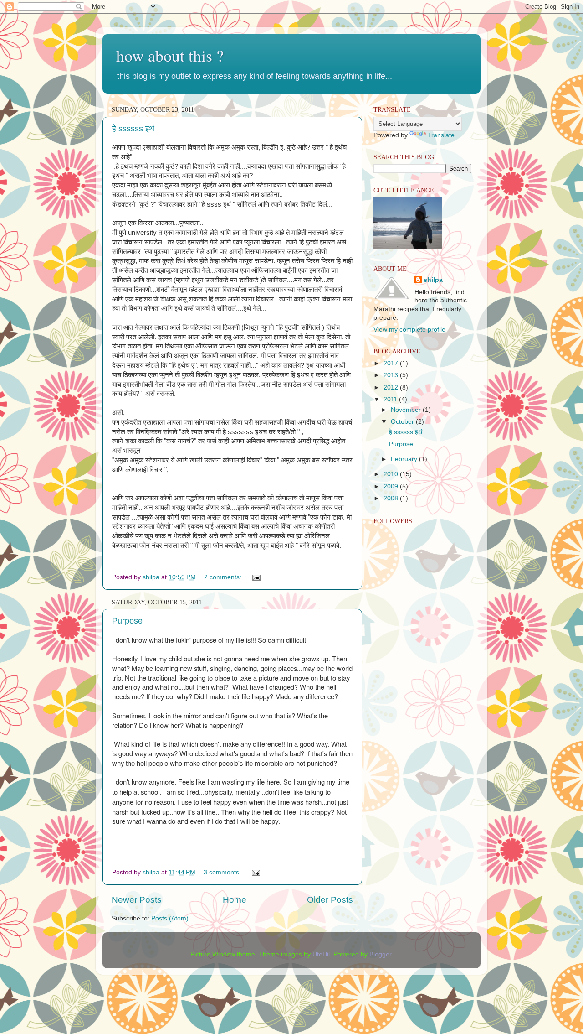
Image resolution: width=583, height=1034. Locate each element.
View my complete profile (409, 329)
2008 (392, 498)
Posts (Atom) (170, 918)
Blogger (380, 954)
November (407, 409)
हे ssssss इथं (133, 128)
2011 (391, 399)
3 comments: (223, 872)
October (403, 421)
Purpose (127, 620)
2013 (392, 375)
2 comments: (223, 577)
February (405, 459)
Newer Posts (137, 899)
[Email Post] (255, 577)
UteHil (321, 954)
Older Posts (330, 899)
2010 (392, 474)
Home (234, 899)
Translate (441, 135)
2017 (392, 363)
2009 (392, 486)
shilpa (433, 279)
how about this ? (170, 55)
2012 (392, 387)
